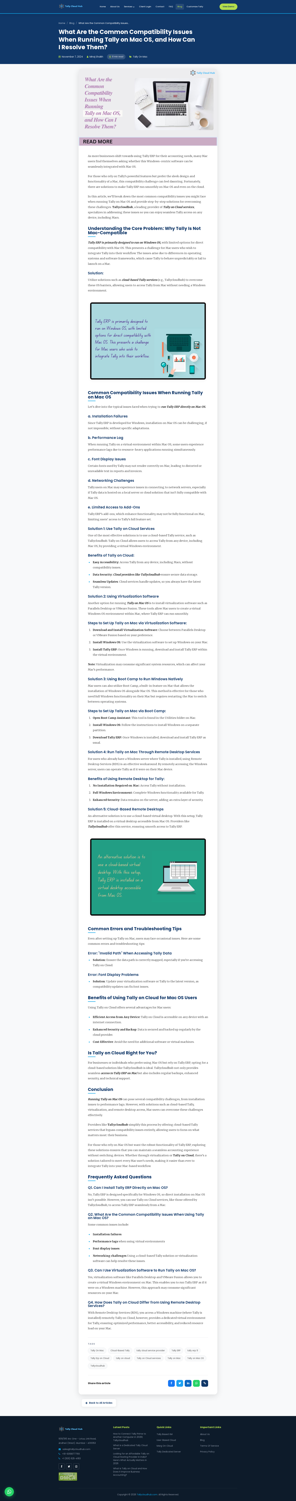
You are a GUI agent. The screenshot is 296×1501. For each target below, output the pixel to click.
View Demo (228, 6)
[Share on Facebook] (171, 1383)
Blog (179, 6)
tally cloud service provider (150, 1350)
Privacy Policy (207, 1451)
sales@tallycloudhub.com (76, 1449)
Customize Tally (195, 6)
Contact (160, 6)
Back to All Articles (100, 1403)
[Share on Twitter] (179, 1383)
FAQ (171, 6)
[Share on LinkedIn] (188, 1383)
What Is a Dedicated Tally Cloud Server (130, 1447)
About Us (114, 6)
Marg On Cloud (165, 1445)
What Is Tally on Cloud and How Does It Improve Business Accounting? (130, 1471)
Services (128, 6)
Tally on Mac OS (195, 1358)
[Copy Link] (204, 1383)
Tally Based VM (165, 1434)
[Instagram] (76, 1466)
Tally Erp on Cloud (99, 1358)
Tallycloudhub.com (147, 1494)
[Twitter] (69, 1466)
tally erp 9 (192, 1350)
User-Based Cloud (166, 1440)
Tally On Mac (97, 1350)
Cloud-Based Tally (120, 1350)
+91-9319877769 (71, 1453)
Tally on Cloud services (149, 1358)
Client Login (145, 6)
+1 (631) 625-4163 (71, 1458)
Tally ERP (176, 1350)
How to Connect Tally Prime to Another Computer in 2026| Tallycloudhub (129, 1437)
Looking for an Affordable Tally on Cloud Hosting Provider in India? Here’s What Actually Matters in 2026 (131, 1458)
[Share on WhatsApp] (196, 1383)
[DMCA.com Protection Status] (68, 1480)
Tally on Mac (174, 1358)
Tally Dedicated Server (169, 1451)
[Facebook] (61, 1466)
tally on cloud (123, 1358)
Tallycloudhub (97, 1365)
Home (103, 6)
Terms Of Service (209, 1445)
